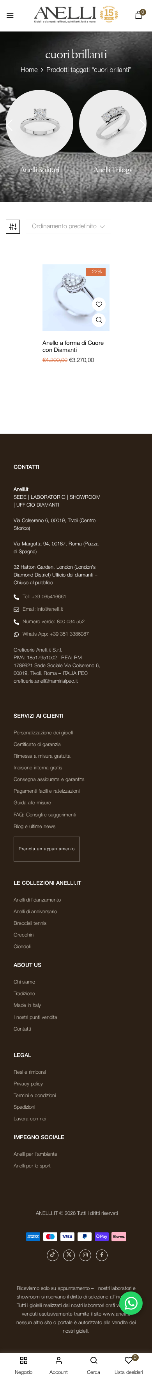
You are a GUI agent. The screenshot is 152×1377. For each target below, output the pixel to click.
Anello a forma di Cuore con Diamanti (73, 347)
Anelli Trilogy (113, 169)
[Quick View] (99, 320)
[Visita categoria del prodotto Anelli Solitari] (39, 123)
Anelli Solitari (39, 169)
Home (29, 70)
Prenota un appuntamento (47, 849)
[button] (138, 16)
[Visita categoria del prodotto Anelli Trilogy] (113, 123)
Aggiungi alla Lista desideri (99, 304)
